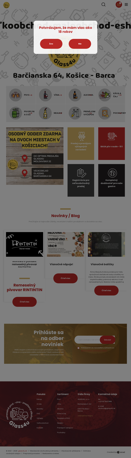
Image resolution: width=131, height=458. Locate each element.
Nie (79, 43)
